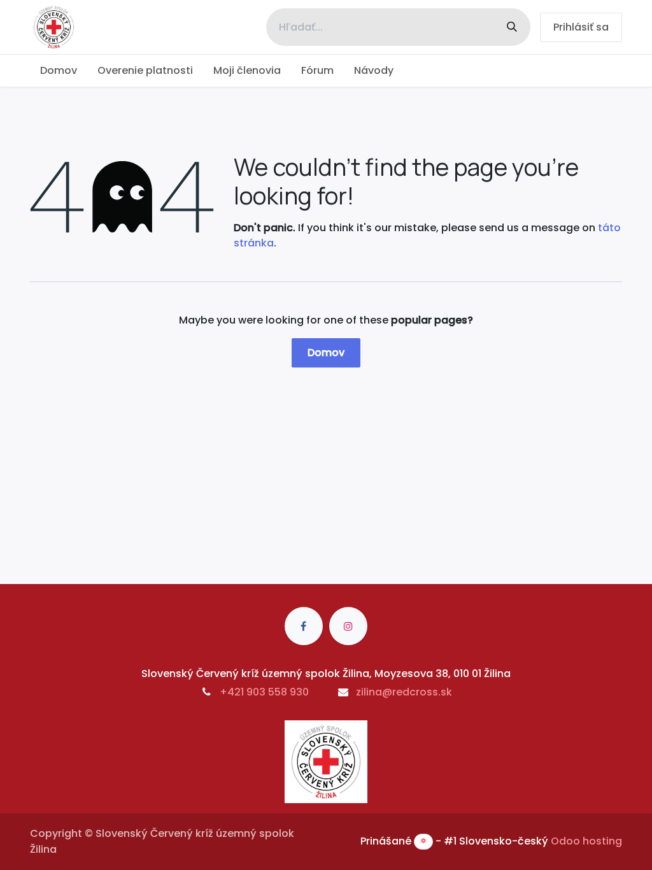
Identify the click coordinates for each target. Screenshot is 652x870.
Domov (326, 352)
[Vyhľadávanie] (511, 27)
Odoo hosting (586, 841)
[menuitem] (58, 70)
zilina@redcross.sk (404, 692)
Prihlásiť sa (581, 27)
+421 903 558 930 (264, 692)
